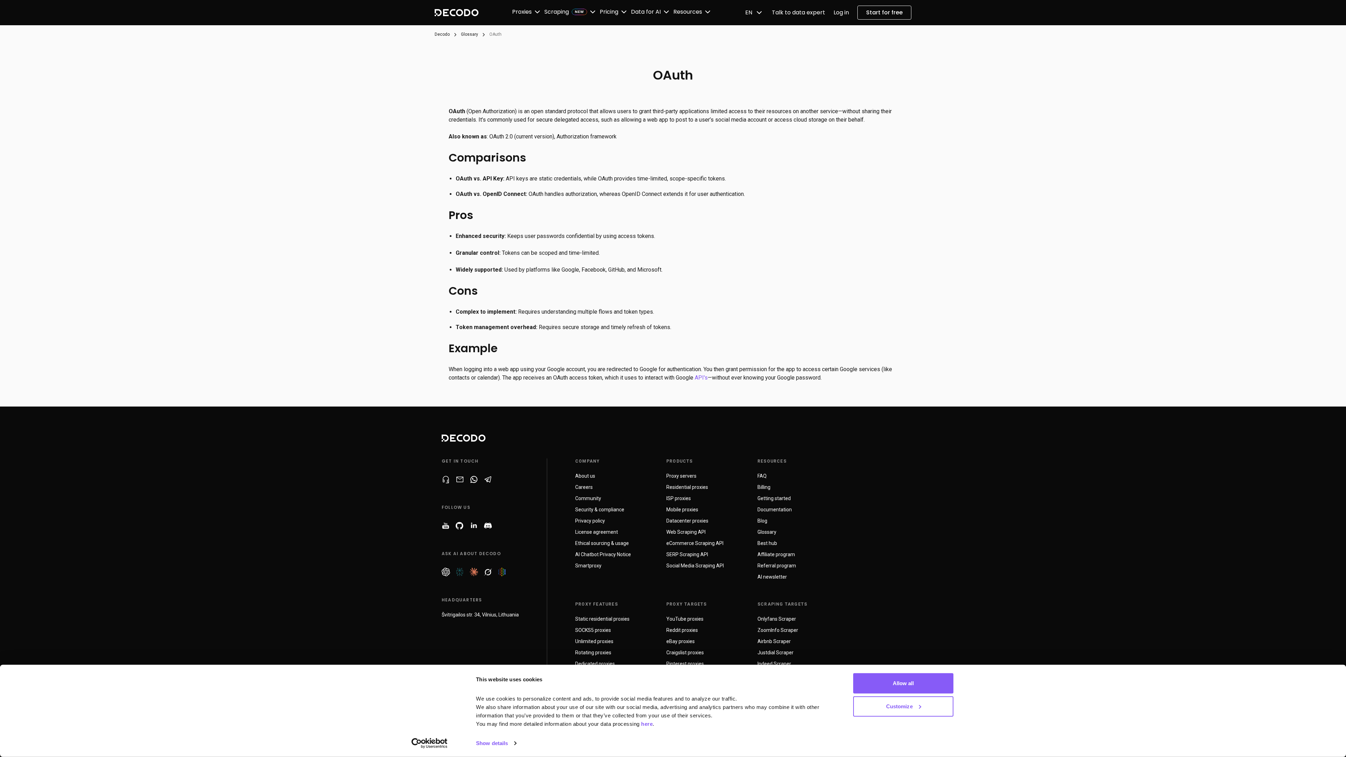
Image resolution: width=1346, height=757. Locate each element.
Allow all (903, 683)
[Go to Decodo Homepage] (456, 12)
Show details (492, 743)
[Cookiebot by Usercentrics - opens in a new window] (429, 743)
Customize (899, 706)
